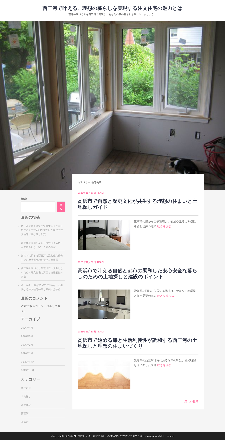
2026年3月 (27, 336)
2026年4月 (27, 327)
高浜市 (24, 422)
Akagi (100, 192)
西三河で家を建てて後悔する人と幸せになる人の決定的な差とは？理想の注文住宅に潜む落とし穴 (42, 230)
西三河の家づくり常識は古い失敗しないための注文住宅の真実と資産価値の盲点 (42, 272)
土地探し (26, 396)
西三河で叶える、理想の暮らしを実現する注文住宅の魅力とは (112, 8)
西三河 (24, 413)
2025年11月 (27, 370)
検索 (24, 198)
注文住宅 (26, 405)
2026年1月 (27, 353)
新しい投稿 (191, 401)
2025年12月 (27, 361)
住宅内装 (26, 387)
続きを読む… (165, 226)
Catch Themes (166, 436)
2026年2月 (27, 344)
